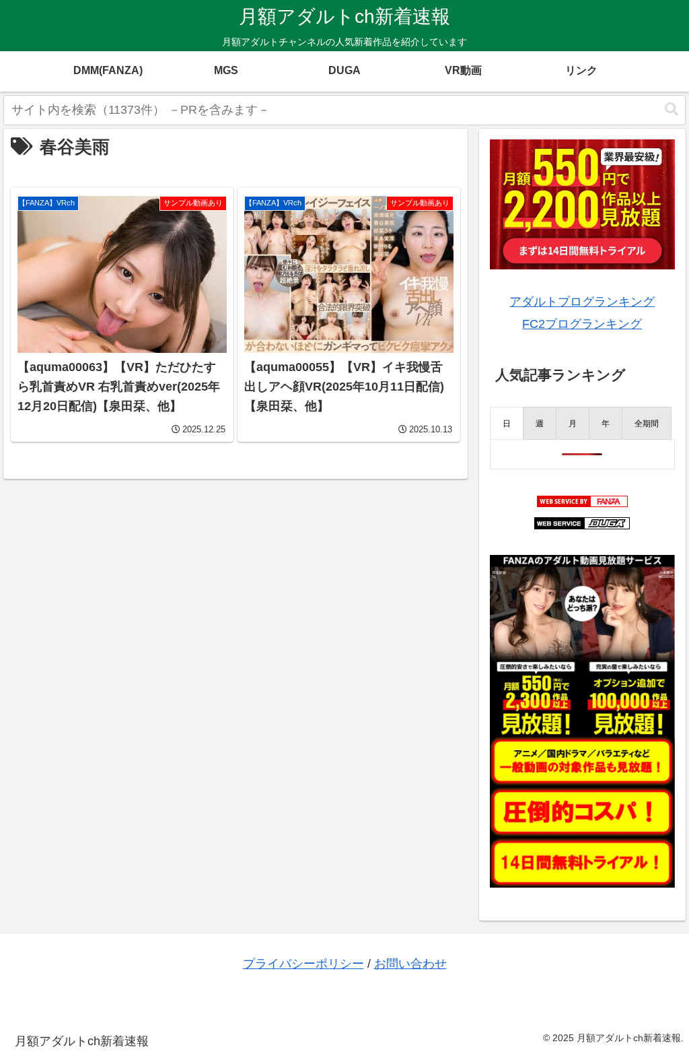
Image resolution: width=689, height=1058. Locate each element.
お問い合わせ (410, 963)
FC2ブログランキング (582, 324)
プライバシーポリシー (303, 963)
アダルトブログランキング (582, 301)
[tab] (506, 423)
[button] (671, 109)
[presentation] (506, 423)
